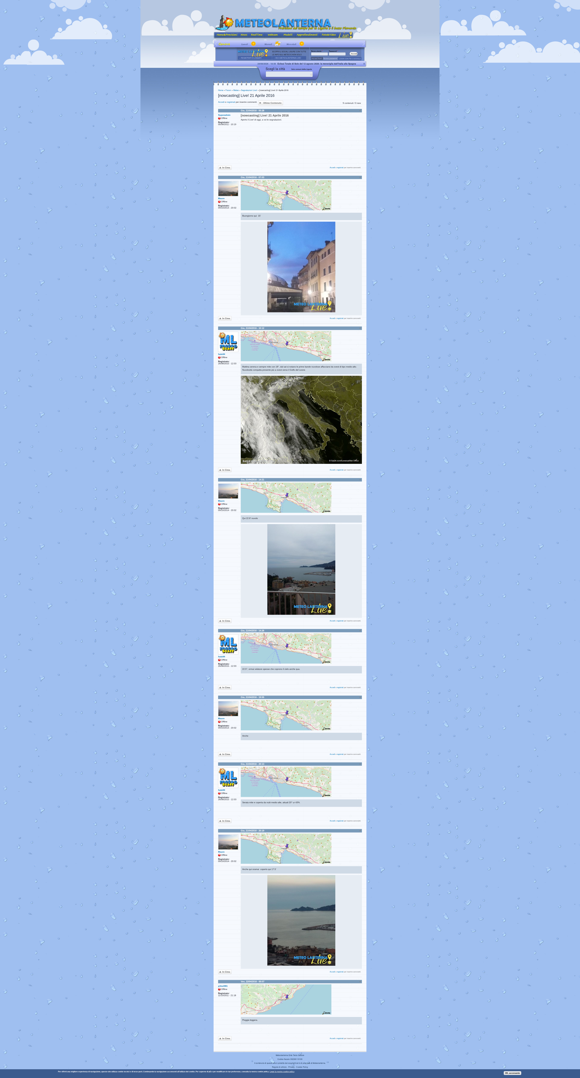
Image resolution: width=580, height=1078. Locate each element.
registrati (231, 102)
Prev (216, 43)
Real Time (257, 35)
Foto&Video (329, 35)
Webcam (273, 35)
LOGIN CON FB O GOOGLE (350, 58)
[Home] (290, 22)
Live (345, 35)
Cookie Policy (302, 1067)
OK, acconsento (512, 1073)
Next (364, 43)
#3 (360, 328)
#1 (360, 111)
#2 (360, 177)
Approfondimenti (307, 35)
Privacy (291, 1067)
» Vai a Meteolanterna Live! (287, 58)
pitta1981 (223, 986)
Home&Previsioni (226, 35)
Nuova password (330, 58)
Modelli (288, 35)
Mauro (221, 198)
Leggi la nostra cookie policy (282, 1071)
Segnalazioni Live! (249, 90)
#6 (360, 697)
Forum (228, 90)
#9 (360, 982)
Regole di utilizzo (279, 1067)
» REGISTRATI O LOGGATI (250, 58)
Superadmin (224, 115)
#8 (360, 831)
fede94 (221, 354)
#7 (360, 764)
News (244, 35)
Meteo (236, 90)
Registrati (317, 58)
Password (333, 51)
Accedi (221, 102)
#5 (360, 631)
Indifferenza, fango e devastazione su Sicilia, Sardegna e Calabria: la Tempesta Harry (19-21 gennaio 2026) (356, 63)
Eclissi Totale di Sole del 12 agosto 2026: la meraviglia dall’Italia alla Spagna (234, 63)
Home (220, 90)
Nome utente (316, 51)
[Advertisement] (290, 7)
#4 (360, 480)
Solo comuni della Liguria (301, 69)
